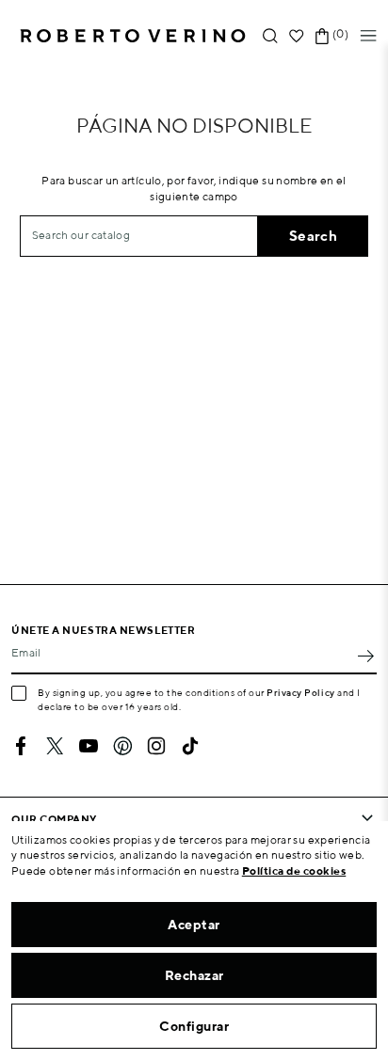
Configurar (194, 1026)
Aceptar (194, 924)
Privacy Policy (301, 692)
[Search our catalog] (270, 36)
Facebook (20, 745)
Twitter (54, 745)
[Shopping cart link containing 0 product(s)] (322, 36)
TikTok (190, 745)
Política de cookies (294, 870)
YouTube (88, 745)
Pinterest (122, 745)
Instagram (156, 745)
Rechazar (194, 975)
